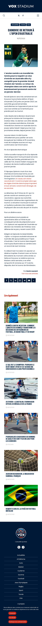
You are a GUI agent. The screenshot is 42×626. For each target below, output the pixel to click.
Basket (21, 567)
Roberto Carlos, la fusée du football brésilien (21, 509)
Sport (21, 590)
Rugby (21, 586)
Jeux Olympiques (21, 583)
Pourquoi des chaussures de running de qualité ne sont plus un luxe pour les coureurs (20, 438)
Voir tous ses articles (30, 273)
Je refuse (12, 617)
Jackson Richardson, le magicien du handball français (20, 474)
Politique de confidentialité (17, 622)
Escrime (21, 575)
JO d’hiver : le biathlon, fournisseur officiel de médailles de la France (20, 402)
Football (21, 579)
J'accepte (12, 613)
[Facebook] (23, 16)
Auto (21, 563)
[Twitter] (19, 16)
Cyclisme (21, 571)
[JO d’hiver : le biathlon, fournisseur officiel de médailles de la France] (21, 388)
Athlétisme (21, 559)
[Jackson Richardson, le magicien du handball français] (21, 460)
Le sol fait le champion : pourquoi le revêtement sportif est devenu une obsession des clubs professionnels (20, 366)
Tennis (23, 25)
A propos (21, 604)
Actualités (15, 25)
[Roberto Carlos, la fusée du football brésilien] (21, 495)
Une (28, 25)
